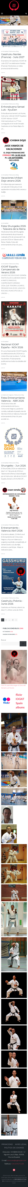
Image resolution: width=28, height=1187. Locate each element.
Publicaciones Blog (14, 51)
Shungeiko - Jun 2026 (13, 465)
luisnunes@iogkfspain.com (16, 1160)
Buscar (3, 640)
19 (12, 619)
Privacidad (7, 1144)
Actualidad (5, 51)
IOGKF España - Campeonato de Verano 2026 (10, 269)
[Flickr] (14, 1170)
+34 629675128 (17, 1164)
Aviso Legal (21, 1144)
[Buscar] (23, 643)
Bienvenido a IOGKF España (10, 20)
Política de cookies (14, 1148)
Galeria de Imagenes (8, 395)
